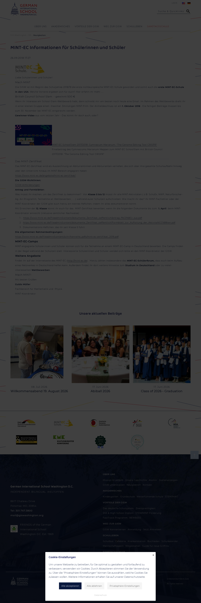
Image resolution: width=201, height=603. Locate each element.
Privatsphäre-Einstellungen (125, 585)
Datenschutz (100, 595)
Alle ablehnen (94, 585)
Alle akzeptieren (70, 585)
